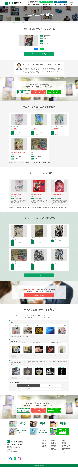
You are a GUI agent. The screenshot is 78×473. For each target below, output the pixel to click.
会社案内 (52, 448)
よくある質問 (44, 445)
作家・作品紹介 (54, 446)
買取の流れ (44, 440)
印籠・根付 (29, 355)
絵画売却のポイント (65, 442)
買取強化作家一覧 (54, 445)
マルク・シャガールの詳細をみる (39, 54)
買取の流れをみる (39, 295)
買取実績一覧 (53, 443)
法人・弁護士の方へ (65, 446)
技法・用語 (44, 446)
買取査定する (39, 92)
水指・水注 (41, 355)
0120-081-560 (11, 449)
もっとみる (39, 275)
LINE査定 (52, 442)
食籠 (62, 355)
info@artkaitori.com (13, 451)
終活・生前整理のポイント (66, 445)
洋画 (45, 38)
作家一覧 (43, 442)
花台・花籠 (33, 355)
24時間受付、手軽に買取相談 (39, 90)
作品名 (50, 385)
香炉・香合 (54, 355)
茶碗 (38, 355)
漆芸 (17, 356)
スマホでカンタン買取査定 (54, 90)
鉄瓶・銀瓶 (25, 355)
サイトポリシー (64, 450)
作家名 (28, 385)
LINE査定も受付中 (54, 92)
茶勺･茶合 (60, 355)
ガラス (65, 355)
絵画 (47, 38)
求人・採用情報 (54, 449)
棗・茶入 (50, 355)
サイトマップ (64, 452)
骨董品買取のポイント (65, 443)
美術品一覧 (44, 443)
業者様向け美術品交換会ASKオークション (66, 449)
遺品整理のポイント (65, 440)
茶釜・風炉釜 (46, 355)
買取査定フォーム (54, 440)
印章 (19, 356)
